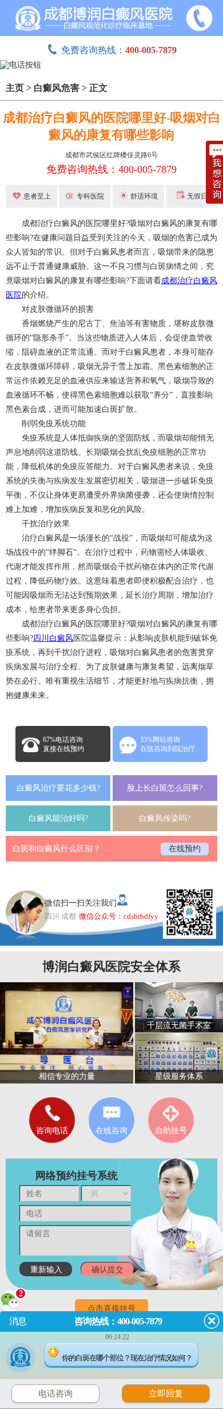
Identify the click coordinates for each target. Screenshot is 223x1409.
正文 (98, 88)
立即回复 (171, 1392)
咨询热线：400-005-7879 (118, 1321)
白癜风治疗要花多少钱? (58, 788)
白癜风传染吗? (164, 818)
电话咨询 (55, 1393)
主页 (15, 88)
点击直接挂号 (111, 1308)
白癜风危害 (56, 88)
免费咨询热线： (119, 50)
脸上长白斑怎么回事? (164, 788)
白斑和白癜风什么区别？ (57, 848)
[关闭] (211, 1320)
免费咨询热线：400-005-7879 (111, 169)
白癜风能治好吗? (58, 818)
